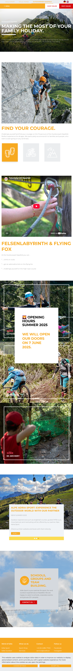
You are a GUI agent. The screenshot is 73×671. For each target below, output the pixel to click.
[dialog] (36, 335)
